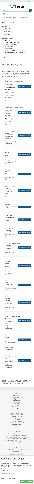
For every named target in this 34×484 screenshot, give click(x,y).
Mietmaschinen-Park (17, 397)
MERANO (7, 204)
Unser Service (17, 395)
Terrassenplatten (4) (8, 33)
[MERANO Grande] (17, 216)
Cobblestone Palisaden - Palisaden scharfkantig (8, 113)
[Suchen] (30, 10)
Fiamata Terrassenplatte (9, 133)
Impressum (17, 418)
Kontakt (31, 1)
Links (17, 408)
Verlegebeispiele (17, 399)
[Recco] (17, 281)
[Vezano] (17, 336)
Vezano (7, 337)
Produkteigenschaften (17, 424)
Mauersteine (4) (7, 34)
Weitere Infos (5, 473)
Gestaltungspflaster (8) (9, 31)
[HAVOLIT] (17, 170)
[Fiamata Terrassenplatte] (17, 131)
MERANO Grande (9, 217)
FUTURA (7, 152)
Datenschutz (17, 419)
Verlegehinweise (17, 400)
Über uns (17, 426)
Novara (7, 263)
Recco (6, 282)
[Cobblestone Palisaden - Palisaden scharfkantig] (17, 108)
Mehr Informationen (24, 86)
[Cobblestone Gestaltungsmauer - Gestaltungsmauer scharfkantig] (17, 82)
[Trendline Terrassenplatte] (17, 316)
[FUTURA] (17, 151)
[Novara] (17, 261)
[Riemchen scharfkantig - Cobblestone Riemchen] (17, 297)
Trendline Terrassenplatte (9, 319)
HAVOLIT (7, 171)
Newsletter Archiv (17, 407)
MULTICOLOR (8, 230)
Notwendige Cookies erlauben (11, 471)
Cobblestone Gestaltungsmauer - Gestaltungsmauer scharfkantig (10, 87)
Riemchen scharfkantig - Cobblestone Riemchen (8, 302)
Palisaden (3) (7, 36)
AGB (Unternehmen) (17, 421)
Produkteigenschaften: (7, 38)
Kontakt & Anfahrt (17, 416)
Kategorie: (4, 26)
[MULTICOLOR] (17, 228)
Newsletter (17, 405)
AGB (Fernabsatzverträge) (17, 423)
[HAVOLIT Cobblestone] (17, 186)
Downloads (17, 402)
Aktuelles (17, 403)
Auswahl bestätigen (26, 481)
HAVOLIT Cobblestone (8, 188)
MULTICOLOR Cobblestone (8, 246)
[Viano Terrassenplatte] (17, 357)
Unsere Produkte (7, 28)
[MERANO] (17, 203)
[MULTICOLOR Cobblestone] (17, 243)
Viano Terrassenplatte (9, 359)
